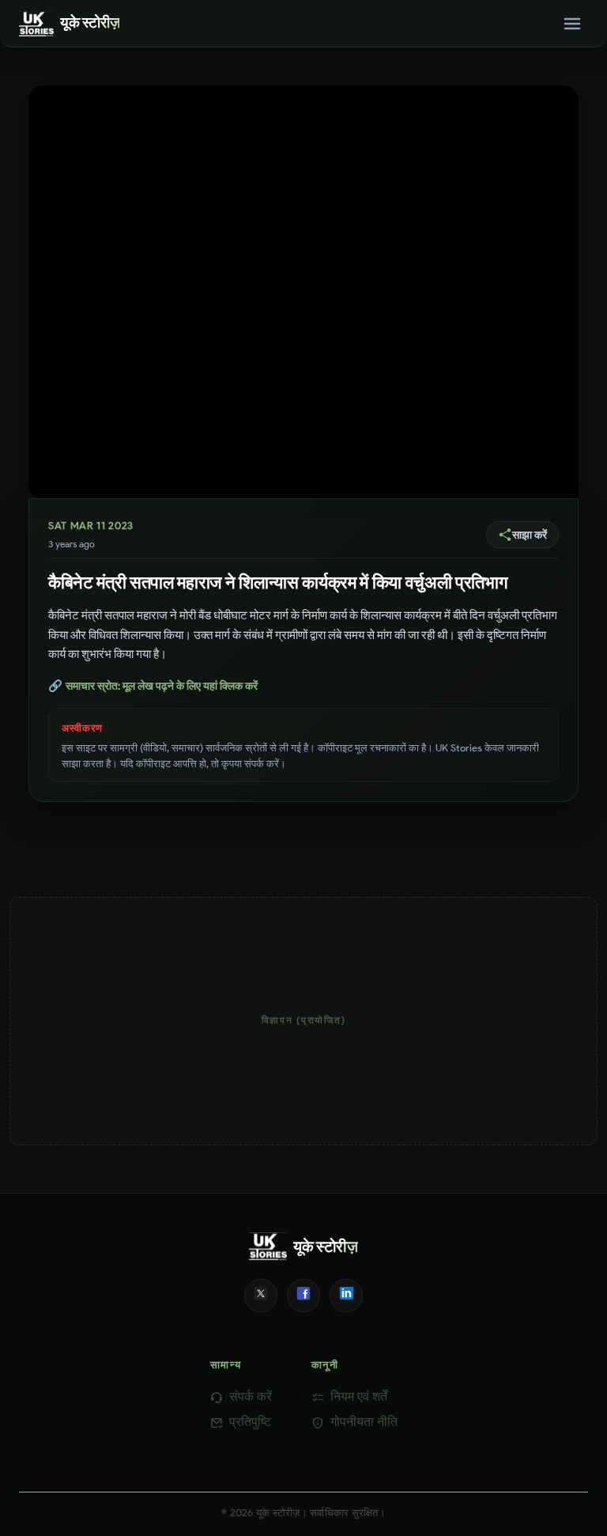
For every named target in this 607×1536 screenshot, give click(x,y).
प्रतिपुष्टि (250, 1421)
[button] (522, 534)
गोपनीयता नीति (364, 1421)
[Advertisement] (303, 1021)
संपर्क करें (250, 1396)
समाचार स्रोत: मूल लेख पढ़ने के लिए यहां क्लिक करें (153, 686)
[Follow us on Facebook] (303, 1295)
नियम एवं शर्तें (358, 1396)
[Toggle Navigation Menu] (572, 24)
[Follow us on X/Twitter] (260, 1295)
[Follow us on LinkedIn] (346, 1295)
